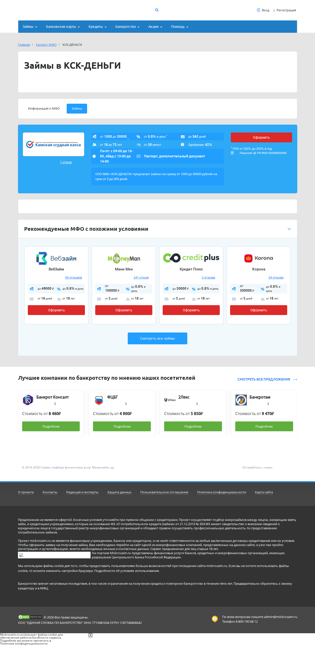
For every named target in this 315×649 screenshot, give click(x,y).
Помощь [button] (178, 27)
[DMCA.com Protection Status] (30, 617)
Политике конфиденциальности (23, 643)
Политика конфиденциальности (221, 492)
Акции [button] (153, 27)
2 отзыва (208, 277)
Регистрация (286, 10)
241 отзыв (141, 277)
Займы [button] (28, 27)
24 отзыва (276, 277)
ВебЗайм (56, 269)
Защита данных (119, 492)
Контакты (50, 492)
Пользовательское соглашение (164, 492)
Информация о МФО (44, 108)
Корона (258, 269)
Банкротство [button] (125, 27)
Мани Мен (124, 269)
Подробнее (51, 426)
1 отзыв (66, 162)
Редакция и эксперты (82, 492)
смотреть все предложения (264, 379)
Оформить (261, 137)
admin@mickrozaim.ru (280, 617)
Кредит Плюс (191, 269)
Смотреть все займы (157, 338)
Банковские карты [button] (61, 27)
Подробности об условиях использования (126, 570)
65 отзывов (73, 277)
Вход (265, 10)
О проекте (26, 492)
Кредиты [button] (96, 27)
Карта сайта (264, 492)
